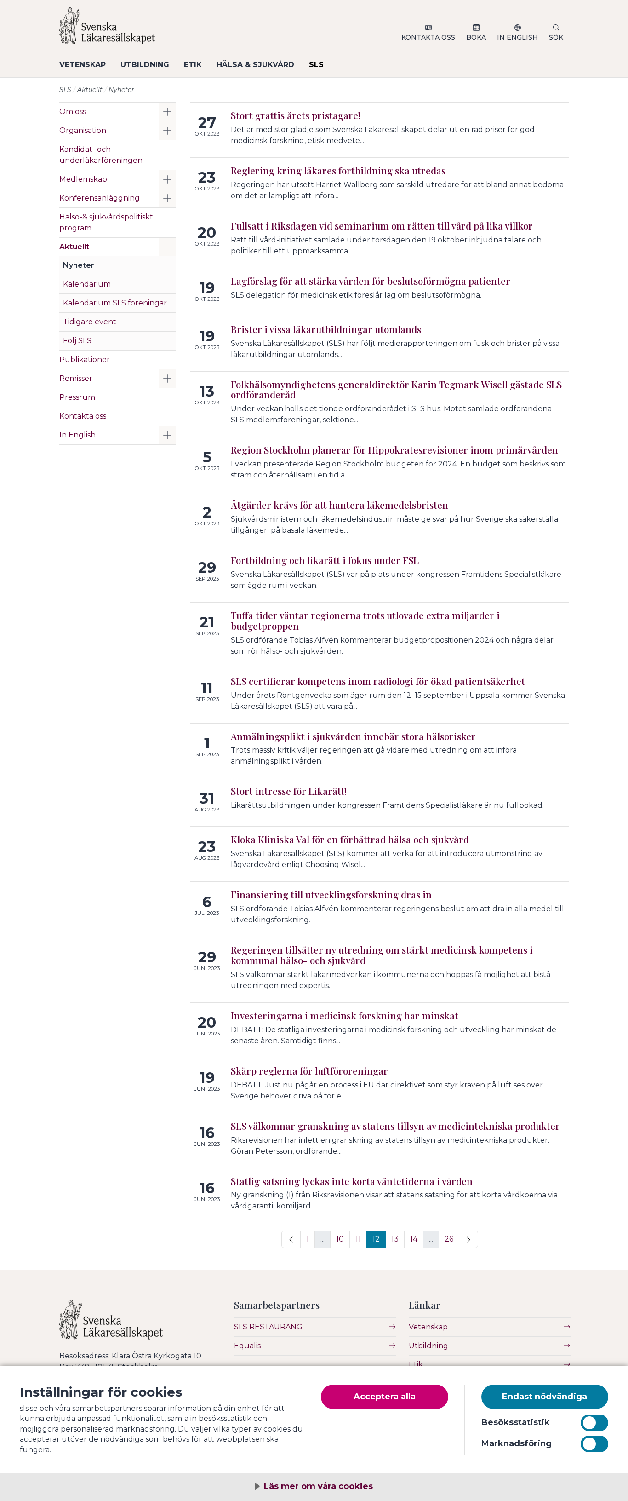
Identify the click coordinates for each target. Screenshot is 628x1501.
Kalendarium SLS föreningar (115, 303)
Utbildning (144, 64)
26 (449, 1239)
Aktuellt (90, 90)
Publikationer (84, 359)
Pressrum (77, 397)
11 (358, 1239)
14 (413, 1239)
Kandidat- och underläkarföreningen (101, 155)
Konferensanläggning (99, 198)
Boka (476, 37)
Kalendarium (87, 284)
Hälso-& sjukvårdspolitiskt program (106, 222)
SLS (316, 64)
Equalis (247, 1345)
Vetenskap (82, 64)
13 (395, 1239)
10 (340, 1239)
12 (376, 1239)
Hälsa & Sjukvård (255, 64)
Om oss (72, 111)
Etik (193, 64)
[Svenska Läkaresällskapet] (169, 29)
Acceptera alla (385, 1397)
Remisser (75, 378)
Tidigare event (89, 321)
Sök (556, 37)
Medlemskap (83, 179)
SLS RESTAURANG (268, 1327)
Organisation (82, 130)
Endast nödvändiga (544, 1397)
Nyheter (78, 265)
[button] (167, 112)
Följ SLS (77, 340)
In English (517, 37)
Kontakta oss (428, 37)
